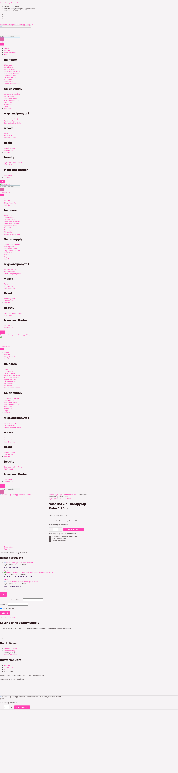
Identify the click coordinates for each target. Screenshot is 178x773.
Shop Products (10, 52)
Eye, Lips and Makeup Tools (66, 495)
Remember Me (8, 608)
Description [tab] (8, 547)
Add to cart (74, 529)
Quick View (28, 563)
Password (4, 604)
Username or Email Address (11, 600)
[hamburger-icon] (2, 44)
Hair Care (8, 54)
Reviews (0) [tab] (8, 549)
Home (6, 48)
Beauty (7, 152)
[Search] (2, 39)
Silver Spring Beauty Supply (11, 3)
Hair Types (8, 108)
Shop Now (28, 750)
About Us (7, 50)
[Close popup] (3, 594)
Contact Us (8, 177)
